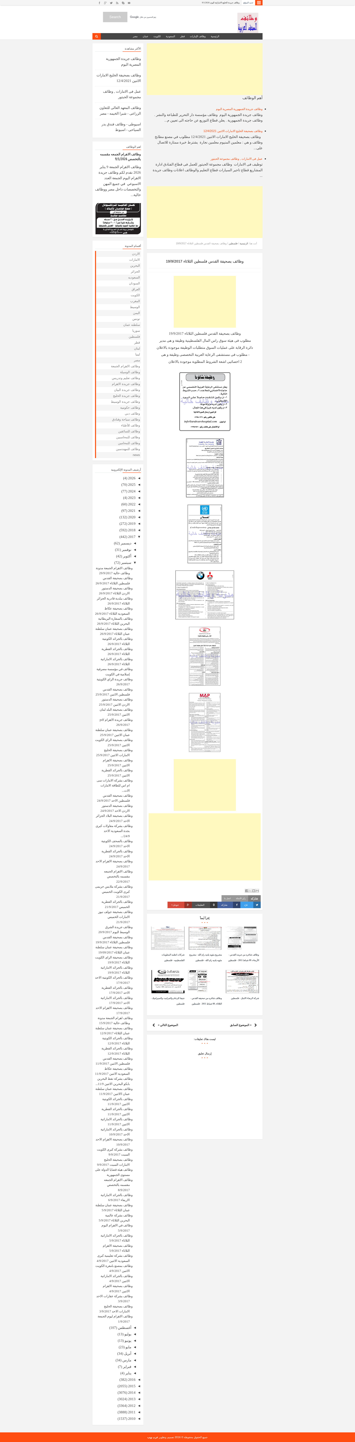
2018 (131, 530)
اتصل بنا (227, 898)
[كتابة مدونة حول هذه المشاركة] (254, 891)
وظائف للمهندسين (128, 449)
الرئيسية (215, 36)
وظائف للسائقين (129, 431)
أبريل (127, 1353)
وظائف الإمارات (198, 36)
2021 (131, 511)
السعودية (170, 36)
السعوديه (134, 277)
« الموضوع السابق (240, 1024)
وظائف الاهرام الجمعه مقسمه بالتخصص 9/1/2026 (218, 2)
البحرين (135, 265)
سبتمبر (125, 563)
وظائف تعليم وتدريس (126, 378)
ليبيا (137, 354)
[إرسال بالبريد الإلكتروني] (257, 891)
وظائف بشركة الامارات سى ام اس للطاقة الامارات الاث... (115, 785)
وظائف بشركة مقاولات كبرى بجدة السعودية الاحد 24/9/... (114, 831)
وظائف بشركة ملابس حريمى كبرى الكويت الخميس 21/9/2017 (114, 892)
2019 (131, 524)
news (136, 455)
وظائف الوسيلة (130, 372)
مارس (126, 1360)
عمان (145, 36)
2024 (131, 491)
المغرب (135, 301)
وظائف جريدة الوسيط (125, 401)
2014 (131, 1392)
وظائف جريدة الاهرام (126, 384)
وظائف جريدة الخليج (126, 396)
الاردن (136, 254)
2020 (131, 517)
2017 (131, 537)
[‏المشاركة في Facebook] (246, 891)
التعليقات (205, 904)
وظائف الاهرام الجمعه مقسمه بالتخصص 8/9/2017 (118, 1185)
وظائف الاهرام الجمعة (125, 366)
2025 (131, 485)
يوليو (127, 1334)
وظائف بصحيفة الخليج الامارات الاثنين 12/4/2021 (233, 131)
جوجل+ (175, 905)
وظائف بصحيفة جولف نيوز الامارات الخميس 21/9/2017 (115, 917)
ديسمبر (125, 543)
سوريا (136, 330)
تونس (136, 319)
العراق (136, 289)
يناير (127, 1373)
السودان (134, 283)
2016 (131, 1380)
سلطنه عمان (131, 325)
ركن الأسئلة (241, 898)
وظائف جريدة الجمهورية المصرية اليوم (239, 109)
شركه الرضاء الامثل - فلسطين (245, 998)
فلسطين (134, 336)
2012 (131, 1406)
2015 (131, 1386)
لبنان (137, 348)
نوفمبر (126, 550)
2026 (131, 478)
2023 (131, 498)
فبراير (126, 1367)
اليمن (136, 313)
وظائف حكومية (130, 407)
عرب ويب (152, 1437)
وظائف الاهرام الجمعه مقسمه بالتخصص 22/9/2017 (118, 876)
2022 (131, 504)
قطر (182, 36)
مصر (135, 36)
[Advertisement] (205, 69)
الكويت (157, 36)
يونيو (127, 1341)
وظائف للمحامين (129, 443)
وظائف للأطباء (130, 425)
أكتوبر (126, 556)
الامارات (134, 259)
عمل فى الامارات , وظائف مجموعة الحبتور (237, 158)
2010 (131, 1419)
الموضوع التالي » (168, 1024)
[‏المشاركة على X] (250, 891)
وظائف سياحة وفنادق (126, 419)
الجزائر (135, 271)
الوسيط (135, 307)
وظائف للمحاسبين (128, 437)
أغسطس (124, 1328)
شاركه (224, 905)
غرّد (246, 905)
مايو (128, 1347)
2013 (131, 1399)
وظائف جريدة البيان (127, 390)
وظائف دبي (132, 413)
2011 (131, 1412)
